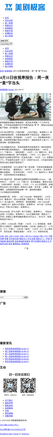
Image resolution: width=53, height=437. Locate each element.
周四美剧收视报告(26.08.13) (17, 349)
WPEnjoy (25, 434)
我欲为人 (23, 239)
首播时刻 (9, 64)
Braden (11, 90)
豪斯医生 (17, 244)
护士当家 (31, 239)
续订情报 (9, 66)
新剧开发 (9, 61)
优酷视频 (9, 416)
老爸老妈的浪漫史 (23, 241)
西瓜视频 (9, 413)
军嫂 (6, 239)
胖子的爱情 (36, 241)
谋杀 (10, 244)
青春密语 (25, 244)
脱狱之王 (45, 241)
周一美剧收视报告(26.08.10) (17, 356)
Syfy (46, 236)
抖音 (7, 411)
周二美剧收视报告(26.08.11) (17, 354)
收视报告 (9, 59)
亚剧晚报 (9, 408)
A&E (2, 236)
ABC (7, 236)
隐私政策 (9, 405)
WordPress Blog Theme (9, 434)
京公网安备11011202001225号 (13, 429)
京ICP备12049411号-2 (9, 425)
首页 (7, 48)
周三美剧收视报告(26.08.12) (17, 351)
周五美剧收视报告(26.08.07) (17, 362)
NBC (42, 236)
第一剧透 (9, 54)
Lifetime (36, 236)
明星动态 (9, 56)
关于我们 (9, 400)
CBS (26, 236)
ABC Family (14, 236)
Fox (30, 236)
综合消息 (9, 51)
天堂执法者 (14, 239)
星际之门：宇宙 (43, 239)
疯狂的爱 (10, 241)
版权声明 (9, 403)
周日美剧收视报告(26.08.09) (17, 359)
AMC (22, 236)
